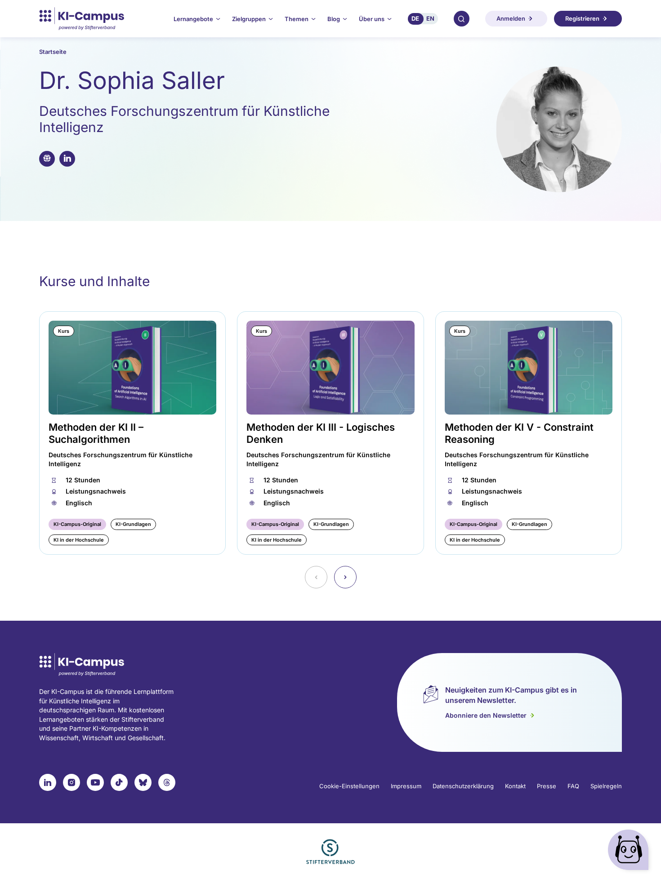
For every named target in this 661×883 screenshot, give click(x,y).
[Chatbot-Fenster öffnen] (630, 852)
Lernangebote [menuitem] (193, 18)
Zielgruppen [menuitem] (249, 18)
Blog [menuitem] (333, 18)
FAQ (573, 786)
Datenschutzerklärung (463, 786)
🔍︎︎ (461, 18)
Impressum (406, 786)
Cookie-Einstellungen (349, 786)
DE (415, 18)
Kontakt (515, 786)
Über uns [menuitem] (371, 18)
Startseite (53, 51)
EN (430, 18)
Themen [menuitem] (296, 18)
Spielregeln (606, 786)
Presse (546, 786)
